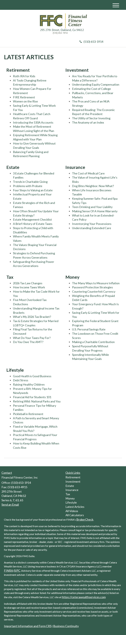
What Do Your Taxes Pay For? (32, 338)
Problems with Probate (27, 186)
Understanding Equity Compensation (95, 84)
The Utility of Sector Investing (91, 118)
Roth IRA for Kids (24, 76)
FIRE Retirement (24, 97)
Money (70, 498)
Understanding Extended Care (91, 228)
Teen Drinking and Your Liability (92, 207)
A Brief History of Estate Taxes (32, 224)
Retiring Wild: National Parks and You (37, 401)
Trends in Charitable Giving (30, 181)
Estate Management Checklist (32, 219)
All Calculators (74, 515)
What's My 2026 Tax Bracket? (32, 316)
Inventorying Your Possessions (91, 224)
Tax (67, 494)
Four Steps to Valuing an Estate (33, 190)
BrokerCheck (84, 519)
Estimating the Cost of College (91, 89)
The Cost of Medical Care (88, 173)
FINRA (8, 570)
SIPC (17, 570)
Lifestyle (71, 502)
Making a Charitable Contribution (93, 342)
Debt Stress (20, 380)
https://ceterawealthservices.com (84, 597)
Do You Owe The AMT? (28, 342)
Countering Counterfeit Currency (93, 291)
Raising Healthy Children (29, 384)
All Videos (71, 511)
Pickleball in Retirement (28, 414)
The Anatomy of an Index (88, 122)
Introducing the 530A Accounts (33, 122)
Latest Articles (74, 506)
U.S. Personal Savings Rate (88, 329)
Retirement (72, 477)
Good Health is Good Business (32, 376)
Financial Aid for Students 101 (32, 397)
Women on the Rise (25, 101)
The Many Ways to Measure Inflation (96, 283)
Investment (72, 481)
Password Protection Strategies (92, 287)
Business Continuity (66, 626)
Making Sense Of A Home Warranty (94, 211)
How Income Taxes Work (29, 287)
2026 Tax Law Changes (27, 283)
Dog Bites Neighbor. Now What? (93, 186)
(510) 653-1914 (93, 41)
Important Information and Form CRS (27, 626)
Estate (69, 486)
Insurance (71, 490)
